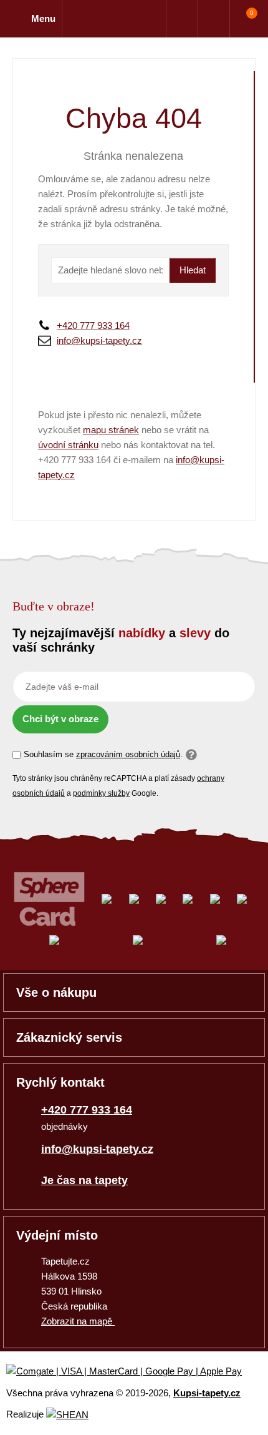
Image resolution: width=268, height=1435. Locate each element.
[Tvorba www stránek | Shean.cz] (67, 1414)
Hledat (192, 270)
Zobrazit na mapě (78, 1321)
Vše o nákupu (56, 992)
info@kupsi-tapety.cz (99, 340)
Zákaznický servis (69, 1037)
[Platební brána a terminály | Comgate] (134, 1371)
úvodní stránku (68, 444)
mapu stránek (111, 429)
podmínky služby (101, 793)
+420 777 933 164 (93, 325)
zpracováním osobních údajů (128, 754)
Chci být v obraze (60, 718)
